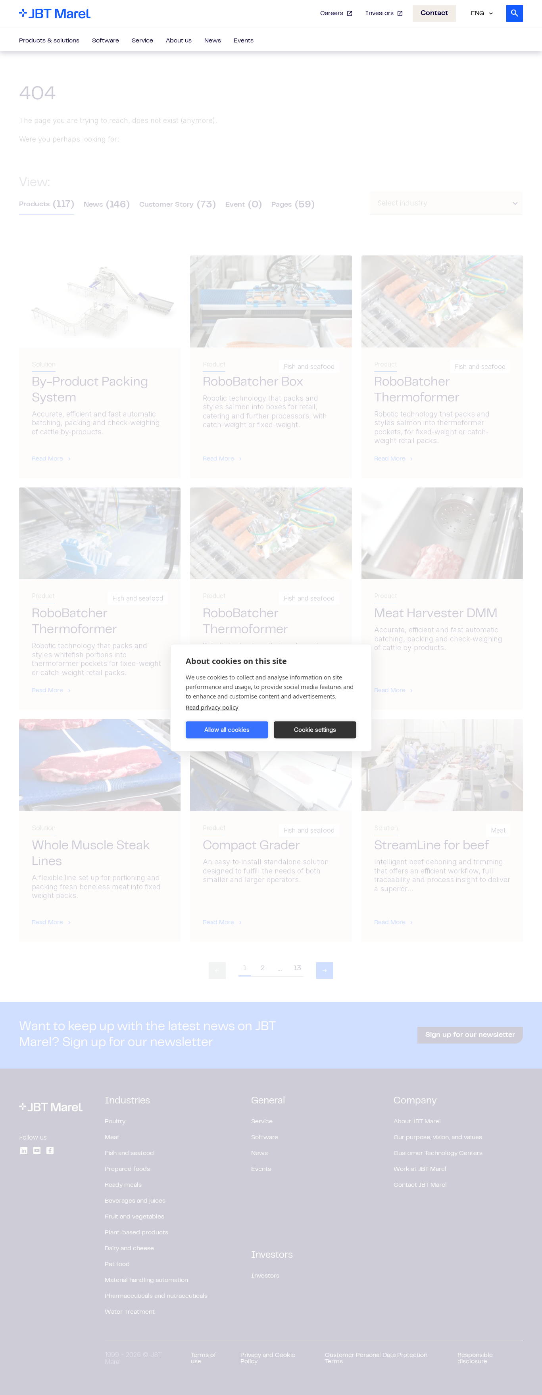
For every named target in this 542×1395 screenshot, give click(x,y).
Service (142, 41)
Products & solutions (49, 41)
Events (244, 41)
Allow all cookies (227, 729)
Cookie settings (315, 729)
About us (179, 41)
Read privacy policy (212, 707)
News (212, 41)
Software (105, 41)
